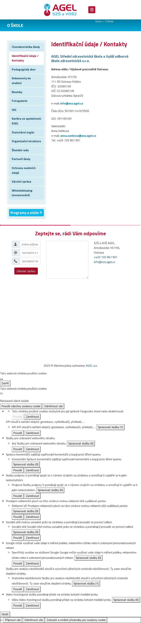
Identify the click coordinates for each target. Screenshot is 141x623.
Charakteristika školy (26, 47)
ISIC (14, 110)
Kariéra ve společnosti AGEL (26, 121)
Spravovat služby (110, 427)
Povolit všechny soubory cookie (21, 406)
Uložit (5, 614)
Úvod (98, 21)
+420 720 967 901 (106, 257)
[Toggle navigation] (92, 9)
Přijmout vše (13, 620)
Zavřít (5, 383)
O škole (109, 21)
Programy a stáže (24, 212)
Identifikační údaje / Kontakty (25, 58)
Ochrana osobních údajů (24, 170)
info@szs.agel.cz (71, 103)
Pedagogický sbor (24, 69)
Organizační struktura (26, 141)
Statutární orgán (23, 132)
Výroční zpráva (21, 181)
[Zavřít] (1, 379)
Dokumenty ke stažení (21, 80)
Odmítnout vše (53, 406)
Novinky (17, 92)
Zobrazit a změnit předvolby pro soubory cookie (76, 620)
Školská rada (20, 150)
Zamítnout (32, 416)
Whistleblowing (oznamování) (22, 192)
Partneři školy (21, 159)
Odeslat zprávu (26, 271)
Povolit (17, 416)
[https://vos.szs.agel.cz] (63, 9)
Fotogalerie (19, 101)
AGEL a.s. (91, 365)
